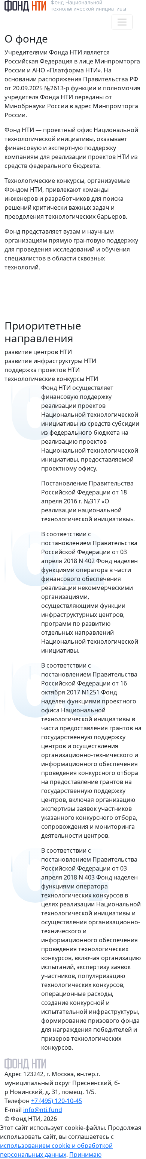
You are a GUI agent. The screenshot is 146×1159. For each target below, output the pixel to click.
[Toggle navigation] (122, 22)
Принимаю (85, 1154)
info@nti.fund (42, 1110)
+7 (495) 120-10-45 (56, 1101)
